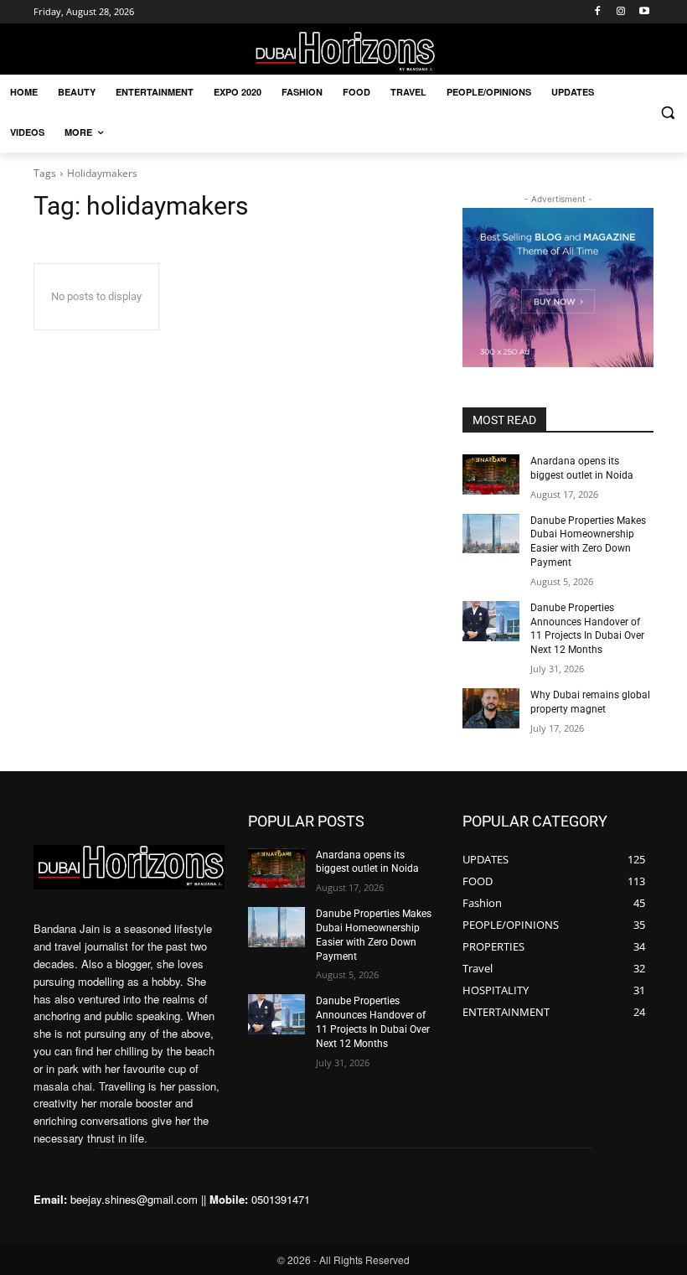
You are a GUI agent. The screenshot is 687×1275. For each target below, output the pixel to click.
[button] (667, 112)
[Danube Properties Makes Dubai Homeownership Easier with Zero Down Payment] (490, 534)
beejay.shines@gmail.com (134, 1199)
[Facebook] (597, 12)
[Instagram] (620, 12)
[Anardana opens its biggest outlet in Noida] (490, 474)
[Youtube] (643, 12)
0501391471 (280, 1199)
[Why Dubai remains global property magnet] (490, 708)
